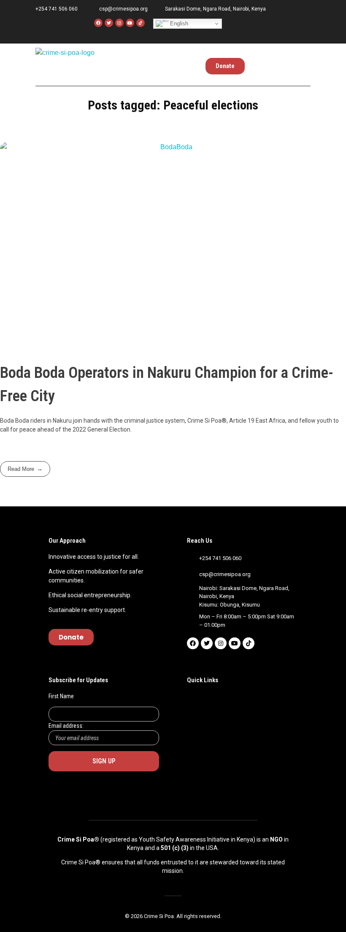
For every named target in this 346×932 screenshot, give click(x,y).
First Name (61, 696)
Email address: (66, 725)
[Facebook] (98, 23)
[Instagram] (119, 23)
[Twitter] (109, 23)
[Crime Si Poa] (65, 62)
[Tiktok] (248, 643)
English (178, 23)
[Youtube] (130, 23)
